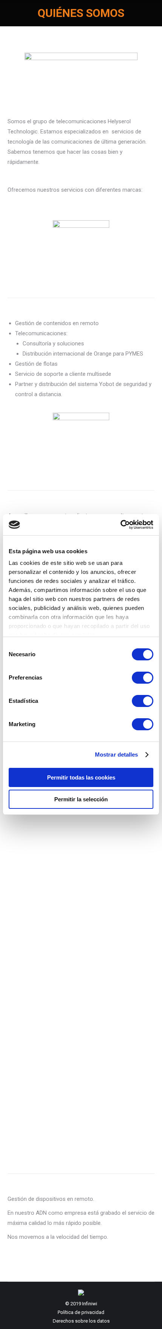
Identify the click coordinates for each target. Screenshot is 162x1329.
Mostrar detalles (116, 754)
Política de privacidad (81, 1312)
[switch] (142, 678)
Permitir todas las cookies (81, 777)
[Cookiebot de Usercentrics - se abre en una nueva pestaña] (120, 525)
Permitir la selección (81, 799)
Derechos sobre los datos (81, 1321)
